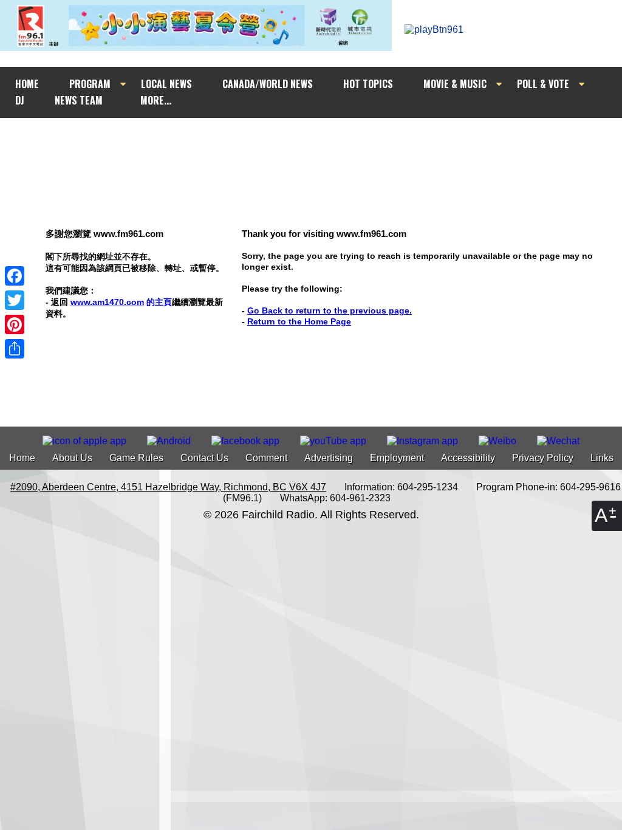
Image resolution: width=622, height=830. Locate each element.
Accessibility (468, 458)
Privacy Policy (542, 458)
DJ (19, 100)
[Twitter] (14, 300)
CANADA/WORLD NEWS (267, 84)
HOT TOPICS (368, 84)
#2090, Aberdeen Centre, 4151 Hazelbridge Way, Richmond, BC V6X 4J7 (168, 487)
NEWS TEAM (79, 100)
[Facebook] (14, 276)
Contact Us (204, 458)
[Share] (14, 349)
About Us (72, 458)
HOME (27, 84)
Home (22, 458)
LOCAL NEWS (166, 84)
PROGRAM (90, 84)
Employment (397, 458)
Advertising (328, 458)
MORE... (156, 100)
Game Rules (136, 458)
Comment (266, 458)
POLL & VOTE (543, 84)
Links (601, 458)
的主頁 (121, 302)
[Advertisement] (322, 141)
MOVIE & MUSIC (455, 84)
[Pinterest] (14, 324)
